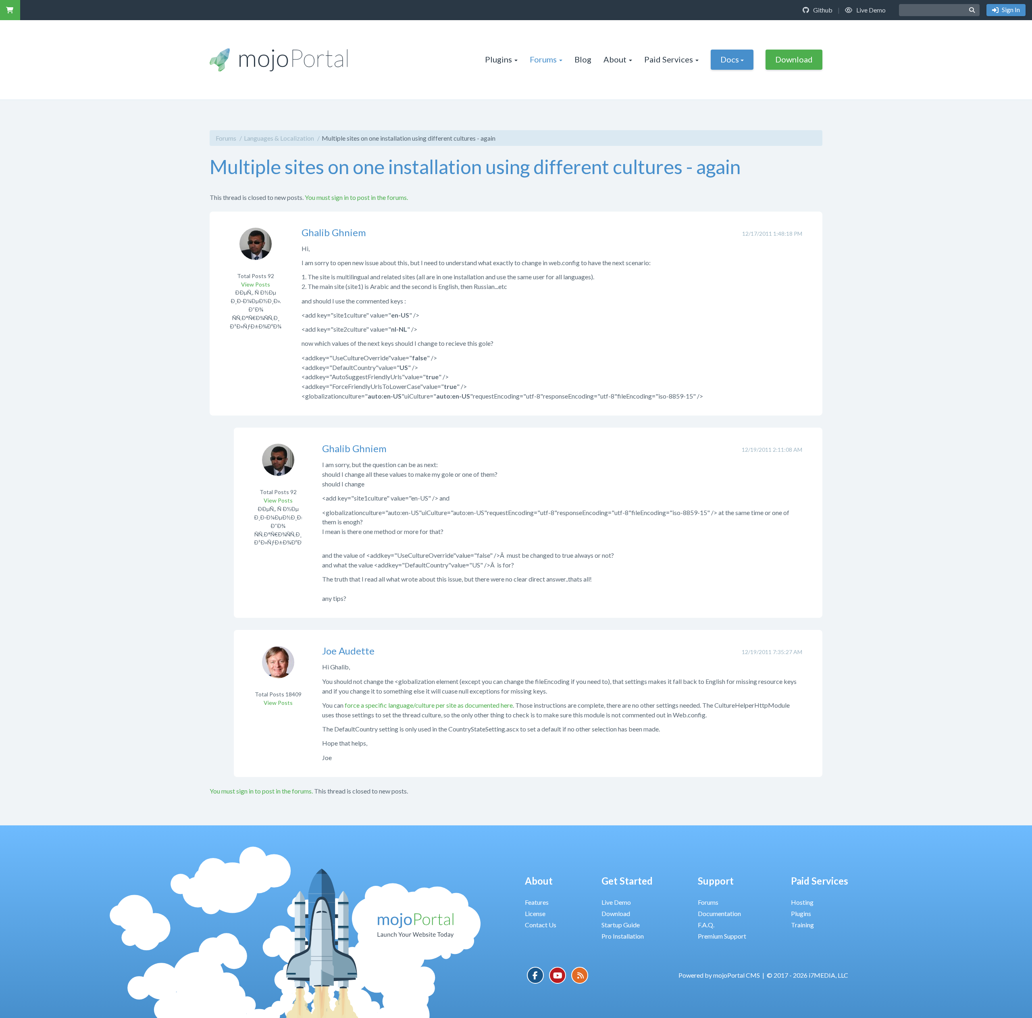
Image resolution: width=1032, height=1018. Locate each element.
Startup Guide (620, 925)
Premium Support (722, 936)
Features (537, 902)
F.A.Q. (706, 925)
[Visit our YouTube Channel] (557, 975)
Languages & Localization (279, 138)
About (614, 59)
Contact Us (540, 925)
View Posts (255, 284)
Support (716, 881)
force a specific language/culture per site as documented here (429, 705)
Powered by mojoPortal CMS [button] (719, 975)
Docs (729, 59)
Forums (543, 59)
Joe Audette (348, 651)
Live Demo (870, 10)
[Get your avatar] (255, 248)
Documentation (719, 913)
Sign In (1010, 9)
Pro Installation (622, 936)
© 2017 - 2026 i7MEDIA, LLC (807, 975)
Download (794, 59)
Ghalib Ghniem (334, 232)
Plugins (498, 59)
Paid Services (668, 59)
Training (802, 925)
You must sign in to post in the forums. (356, 197)
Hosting (802, 902)
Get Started (627, 881)
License (535, 913)
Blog (582, 59)
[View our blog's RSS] (579, 975)
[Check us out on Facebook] (535, 975)
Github (822, 10)
